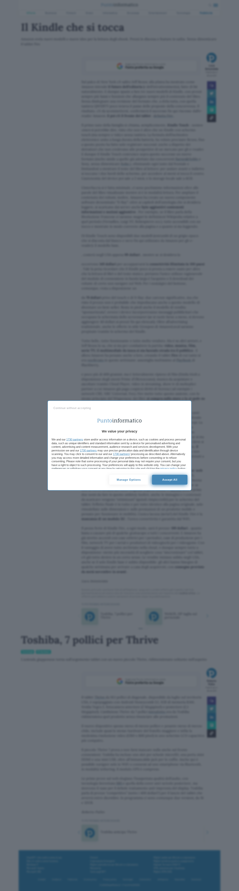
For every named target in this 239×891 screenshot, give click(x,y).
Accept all (169, 479)
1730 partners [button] (74, 439)
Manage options (129, 479)
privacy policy (168, 468)
